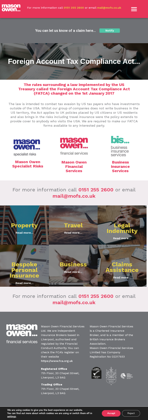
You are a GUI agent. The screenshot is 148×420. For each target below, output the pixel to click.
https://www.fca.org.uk (57, 361)
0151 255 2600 (74, 7)
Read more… (24, 232)
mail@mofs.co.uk (109, 7)
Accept (111, 413)
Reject (131, 413)
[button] (134, 9)
